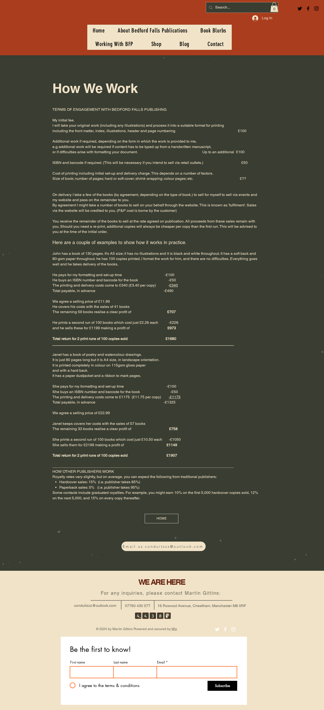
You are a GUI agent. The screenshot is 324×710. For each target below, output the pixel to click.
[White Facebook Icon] (225, 629)
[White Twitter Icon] (217, 629)
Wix (174, 629)
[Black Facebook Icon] (308, 8)
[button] (274, 7)
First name (77, 662)
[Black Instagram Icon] (316, 8)
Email (161, 662)
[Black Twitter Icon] (300, 8)
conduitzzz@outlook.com (95, 605)
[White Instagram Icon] (233, 629)
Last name (121, 662)
